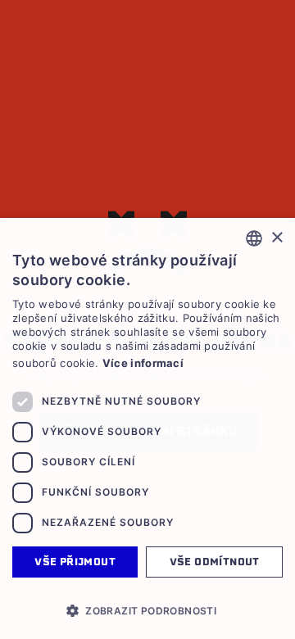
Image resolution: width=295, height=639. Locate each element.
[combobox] (254, 238)
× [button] (276, 238)
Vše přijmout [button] (75, 562)
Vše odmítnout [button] (215, 562)
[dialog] (147, 428)
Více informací (143, 362)
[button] (147, 610)
